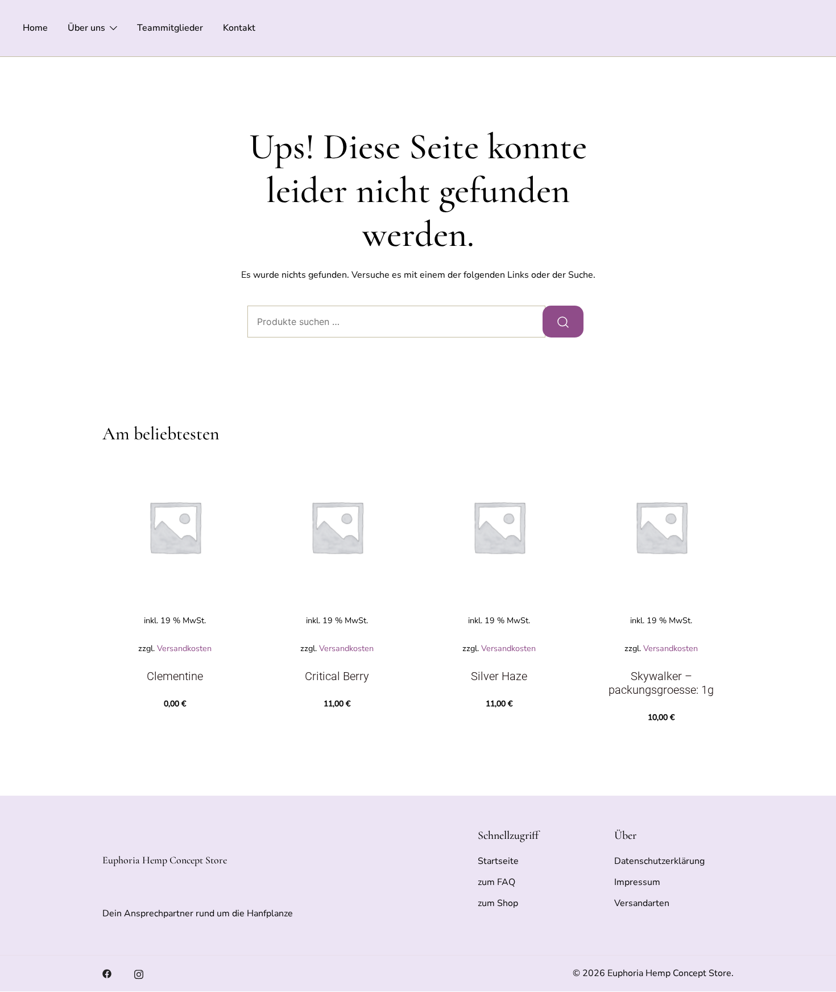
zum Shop (498, 903)
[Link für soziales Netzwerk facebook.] (106, 973)
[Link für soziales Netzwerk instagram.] (138, 973)
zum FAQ (496, 882)
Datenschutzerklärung (659, 861)
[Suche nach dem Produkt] (563, 321)
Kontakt (239, 28)
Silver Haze (499, 676)
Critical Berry (337, 676)
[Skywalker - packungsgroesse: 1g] (661, 526)
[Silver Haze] (499, 526)
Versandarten (641, 903)
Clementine (175, 676)
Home (35, 28)
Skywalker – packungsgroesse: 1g (661, 683)
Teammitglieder (170, 28)
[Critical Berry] (336, 526)
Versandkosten (184, 648)
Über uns (86, 28)
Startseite (498, 861)
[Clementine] (174, 526)
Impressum (637, 882)
